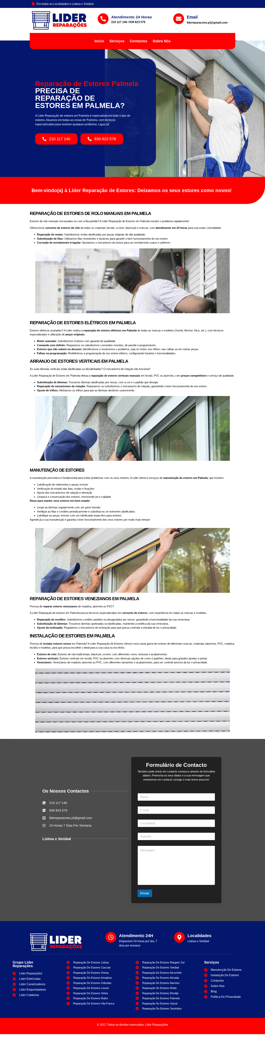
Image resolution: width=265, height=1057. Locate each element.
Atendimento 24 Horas (131, 17)
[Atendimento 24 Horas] (103, 18)
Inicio (99, 41)
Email (192, 17)
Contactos (138, 41)
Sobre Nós (162, 41)
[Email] (178, 18)
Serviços (116, 41)
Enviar (144, 893)
